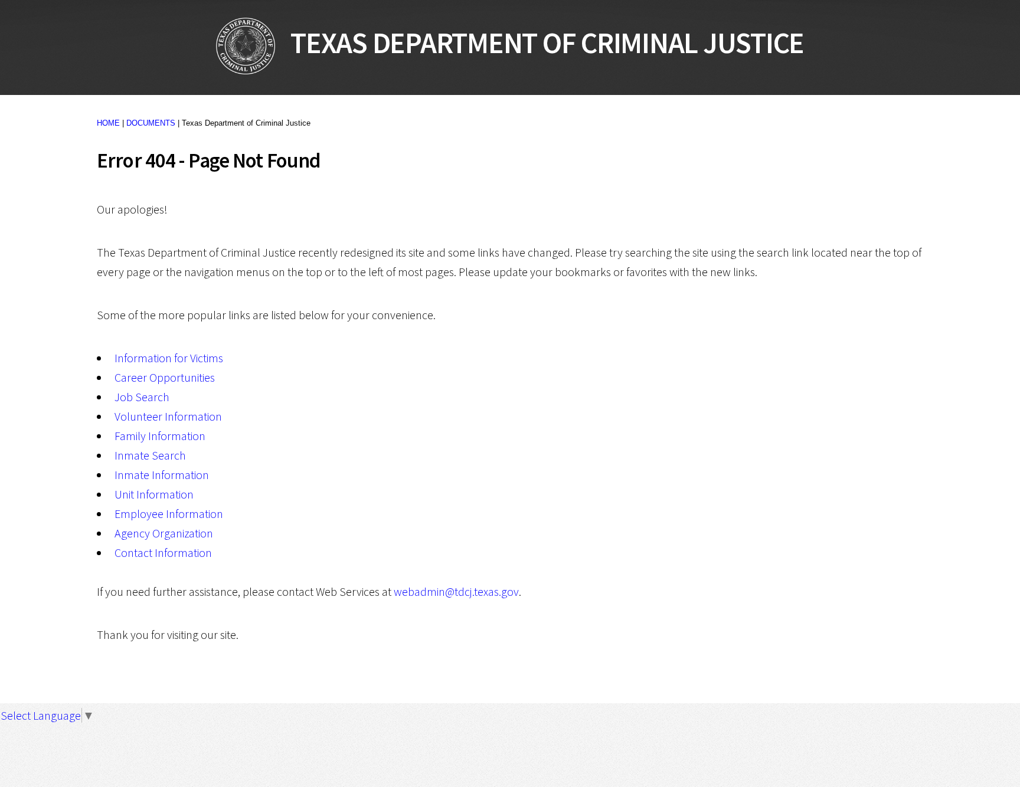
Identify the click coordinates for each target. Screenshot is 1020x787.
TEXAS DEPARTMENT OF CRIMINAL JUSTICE (539, 42)
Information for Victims (169, 357)
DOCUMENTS (150, 123)
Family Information (160, 435)
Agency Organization (164, 533)
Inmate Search (150, 455)
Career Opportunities (165, 377)
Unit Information (154, 494)
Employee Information (169, 513)
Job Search (142, 396)
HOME (108, 123)
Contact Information (163, 552)
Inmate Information (162, 474)
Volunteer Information (168, 416)
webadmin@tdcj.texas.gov (456, 591)
